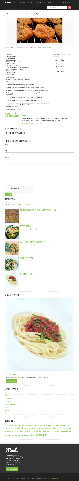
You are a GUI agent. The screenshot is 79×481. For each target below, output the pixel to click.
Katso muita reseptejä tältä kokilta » (31, 123)
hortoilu (39, 425)
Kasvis (28, 14)
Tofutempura (25, 226)
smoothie (20, 435)
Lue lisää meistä (12, 469)
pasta (32, 431)
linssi (65, 428)
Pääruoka (33, 229)
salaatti (8, 435)
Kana (26, 213)
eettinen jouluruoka (22, 425)
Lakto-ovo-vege (9, 398)
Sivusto (7, 157)
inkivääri (44, 425)
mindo (23, 115)
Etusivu (16, 2)
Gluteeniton (8, 393)
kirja (42, 428)
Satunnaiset (27, 204)
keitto (22, 428)
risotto (70, 431)
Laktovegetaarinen (10, 404)
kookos (45, 428)
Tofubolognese (26, 274)
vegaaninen (56, 56)
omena (27, 431)
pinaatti (52, 431)
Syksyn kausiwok (27, 258)
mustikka (21, 431)
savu (13, 435)
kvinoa (49, 428)
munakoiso (15, 431)
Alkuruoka (23, 229)
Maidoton (7, 407)
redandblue (55, 478)
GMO (35, 425)
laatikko (53, 428)
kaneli (60, 54)
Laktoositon (8, 401)
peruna (37, 431)
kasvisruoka (9, 428)
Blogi (23, 2)
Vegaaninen (8, 413)
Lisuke (22, 213)
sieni (16, 435)
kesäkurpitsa (29, 428)
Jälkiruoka (41, 14)
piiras (47, 431)
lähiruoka (8, 431)
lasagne (58, 428)
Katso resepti (12, 381)
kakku (57, 425)
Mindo (49, 2)
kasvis (67, 425)
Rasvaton (7, 410)
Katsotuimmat (17, 204)
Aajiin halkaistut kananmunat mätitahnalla (38, 210)
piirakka (43, 431)
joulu (49, 425)
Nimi (6, 144)
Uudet (8, 204)
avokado (7, 425)
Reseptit (31, 2)
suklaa (69, 54)
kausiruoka (16, 428)
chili (15, 425)
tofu (32, 434)
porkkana (57, 431)
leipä (62, 428)
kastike (62, 425)
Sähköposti (8, 151)
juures (53, 425)
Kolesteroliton (8, 396)
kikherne (37, 428)
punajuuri (64, 431)
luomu (69, 428)
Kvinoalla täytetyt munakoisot (32, 242)
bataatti (12, 425)
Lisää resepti (41, 2)
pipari (64, 54)
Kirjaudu (67, 2)
